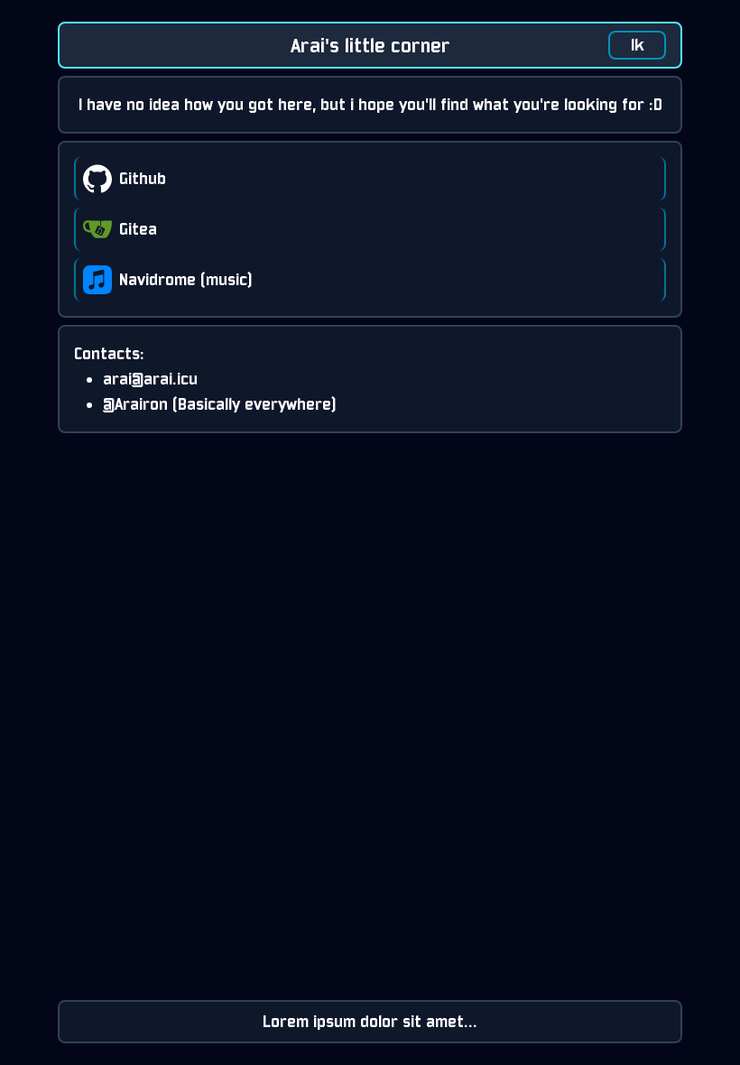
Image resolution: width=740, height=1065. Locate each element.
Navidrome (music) (186, 279)
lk (637, 44)
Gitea (138, 228)
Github (142, 178)
